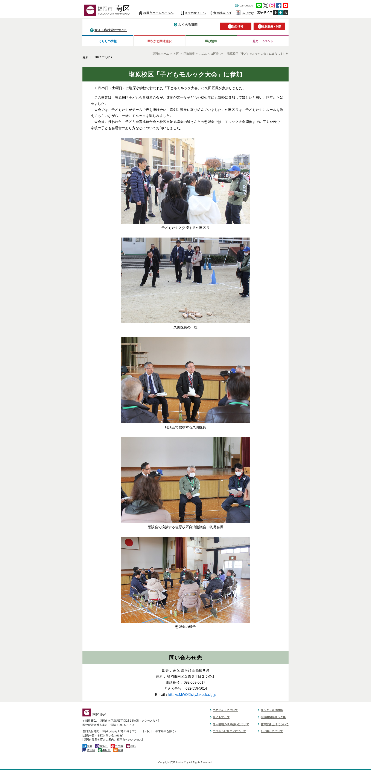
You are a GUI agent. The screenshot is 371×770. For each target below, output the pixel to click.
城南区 (91, 750)
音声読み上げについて (275, 724)
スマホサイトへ (195, 13)
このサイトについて (225, 710)
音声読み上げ (222, 13)
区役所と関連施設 (159, 41)
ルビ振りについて (272, 731)
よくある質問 (188, 24)
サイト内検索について (110, 30)
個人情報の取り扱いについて (231, 724)
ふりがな (248, 13)
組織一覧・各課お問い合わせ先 (102, 735)
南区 (133, 746)
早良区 (106, 750)
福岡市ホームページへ (158, 13)
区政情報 (211, 41)
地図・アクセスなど (145, 720)
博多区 (103, 746)
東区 (89, 746)
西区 (120, 750)
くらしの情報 (108, 41)
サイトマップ (221, 717)
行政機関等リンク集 (273, 717)
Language (246, 5)
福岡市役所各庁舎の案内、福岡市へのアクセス (112, 739)
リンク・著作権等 (272, 710)
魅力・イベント (263, 41)
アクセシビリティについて (229, 731)
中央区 (119, 746)
